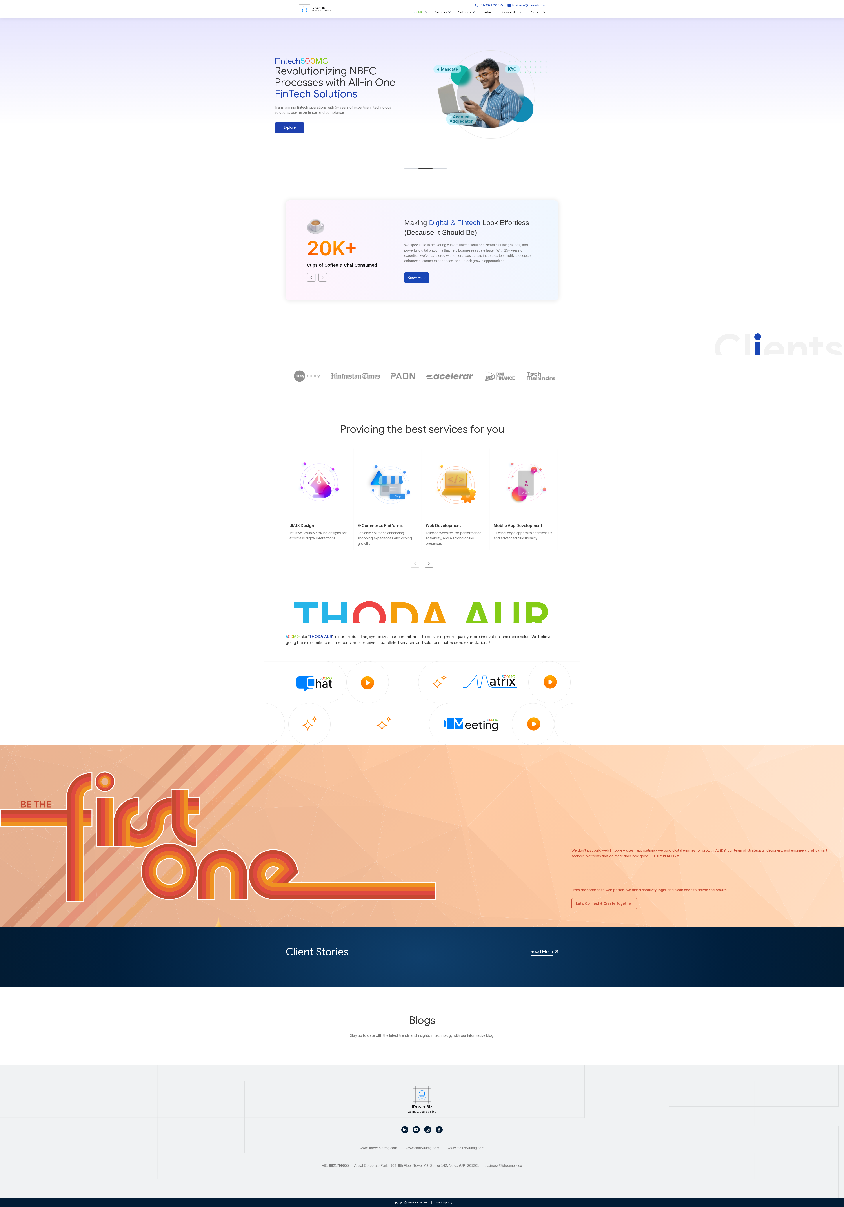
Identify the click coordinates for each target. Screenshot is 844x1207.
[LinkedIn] (404, 1129)
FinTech (487, 12)
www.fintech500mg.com (378, 1148)
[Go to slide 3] (440, 168)
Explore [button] (290, 130)
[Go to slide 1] (411, 168)
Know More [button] (417, 277)
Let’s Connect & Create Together (604, 903)
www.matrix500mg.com (466, 1148)
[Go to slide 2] (425, 168)
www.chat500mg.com (422, 1148)
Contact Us (537, 12)
